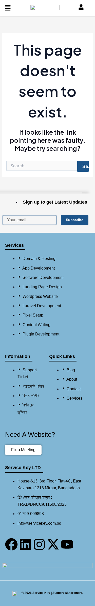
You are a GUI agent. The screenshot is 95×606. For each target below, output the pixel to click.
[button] (8, 8)
